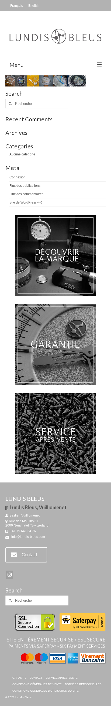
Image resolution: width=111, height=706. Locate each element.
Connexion (17, 177)
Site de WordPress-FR (25, 202)
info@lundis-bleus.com (28, 537)
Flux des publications (24, 186)
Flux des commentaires (26, 194)
